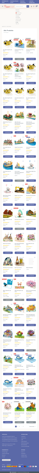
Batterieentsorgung (25, 443)
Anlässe (17, 16)
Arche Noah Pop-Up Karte (7, 172)
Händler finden (24, 455)
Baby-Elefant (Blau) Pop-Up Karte (31, 172)
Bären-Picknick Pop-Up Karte (7, 220)
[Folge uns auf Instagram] (2, 466)
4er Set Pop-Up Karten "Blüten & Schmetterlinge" (19, 75)
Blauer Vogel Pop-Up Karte (7, 291)
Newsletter (23, 453)
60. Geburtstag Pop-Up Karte (7, 98)
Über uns (17, 23)
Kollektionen (18, 19)
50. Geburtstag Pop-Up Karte (30, 74)
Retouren (3, 455)
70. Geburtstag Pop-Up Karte (19, 98)
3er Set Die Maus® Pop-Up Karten (19, 50)
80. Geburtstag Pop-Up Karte (30, 98)
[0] (36, 6)
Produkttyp (18, 20)
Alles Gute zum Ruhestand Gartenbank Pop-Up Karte (19, 123)
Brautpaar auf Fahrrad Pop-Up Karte (7, 315)
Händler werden (24, 456)
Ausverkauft (19, 59)
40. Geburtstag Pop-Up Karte (7, 74)
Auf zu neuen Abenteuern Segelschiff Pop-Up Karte (19, 172)
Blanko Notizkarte (29, 267)
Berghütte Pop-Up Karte (31, 219)
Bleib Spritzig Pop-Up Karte (19, 291)
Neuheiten (18, 11)
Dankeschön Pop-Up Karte (30, 389)
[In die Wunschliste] (11, 39)
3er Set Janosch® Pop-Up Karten (30, 50)
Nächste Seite (31, 426)
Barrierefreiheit (24, 444)
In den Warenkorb (8, 83)
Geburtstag (18, 14)
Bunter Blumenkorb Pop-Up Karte (31, 340)
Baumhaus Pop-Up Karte (19, 219)
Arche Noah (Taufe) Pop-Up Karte (31, 148)
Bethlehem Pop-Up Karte (8, 267)
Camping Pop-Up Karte (7, 365)
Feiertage (17, 17)
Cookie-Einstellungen (25, 446)
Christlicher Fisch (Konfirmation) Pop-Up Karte (30, 366)
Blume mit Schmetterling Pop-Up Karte (31, 291)
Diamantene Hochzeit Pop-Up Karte (7, 414)
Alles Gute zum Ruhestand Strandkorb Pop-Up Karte (30, 123)
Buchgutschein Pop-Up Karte (19, 315)
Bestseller (17, 9)
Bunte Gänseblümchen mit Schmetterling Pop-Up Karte (30, 315)
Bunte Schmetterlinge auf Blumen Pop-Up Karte (7, 341)
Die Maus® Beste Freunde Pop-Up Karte (19, 414)
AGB (22, 439)
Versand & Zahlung (5, 453)
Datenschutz (23, 438)
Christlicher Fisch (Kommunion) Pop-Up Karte (19, 366)
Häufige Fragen (5, 451)
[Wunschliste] (34, 6)
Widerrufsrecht (24, 441)
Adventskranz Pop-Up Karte (7, 123)
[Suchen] (28, 6)
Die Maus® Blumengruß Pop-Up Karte (30, 414)
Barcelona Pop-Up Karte (30, 195)
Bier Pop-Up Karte (18, 267)
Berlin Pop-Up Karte (7, 243)
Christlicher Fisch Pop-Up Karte (7, 389)
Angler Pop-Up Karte (19, 147)
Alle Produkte (9, 26)
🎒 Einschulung (18, 12)
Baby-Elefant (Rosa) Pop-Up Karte (7, 196)
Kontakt (3, 456)
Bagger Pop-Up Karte (19, 195)
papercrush (4, 26)
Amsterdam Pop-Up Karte (7, 148)
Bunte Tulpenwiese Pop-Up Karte (19, 340)
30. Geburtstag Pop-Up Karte (7, 50)
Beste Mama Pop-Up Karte (30, 244)
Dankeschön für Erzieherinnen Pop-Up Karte (19, 390)
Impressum (23, 436)
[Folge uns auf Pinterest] (4, 466)
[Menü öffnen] (2, 6)
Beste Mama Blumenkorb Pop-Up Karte (19, 244)
